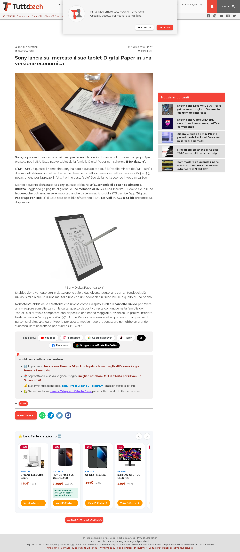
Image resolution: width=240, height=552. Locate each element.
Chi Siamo (53, 547)
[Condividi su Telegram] (51, 415)
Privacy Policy (107, 547)
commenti (146, 51)
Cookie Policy (124, 547)
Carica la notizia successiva (84, 520)
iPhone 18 (37, 16)
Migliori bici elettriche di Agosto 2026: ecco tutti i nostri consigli (198, 151)
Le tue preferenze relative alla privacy (171, 547)
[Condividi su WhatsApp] (42, 415)
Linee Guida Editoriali (84, 547)
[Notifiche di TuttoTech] (212, 6)
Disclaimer (140, 547)
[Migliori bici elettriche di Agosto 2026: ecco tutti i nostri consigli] (168, 151)
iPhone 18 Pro (51, 16)
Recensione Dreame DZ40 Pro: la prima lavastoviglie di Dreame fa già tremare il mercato (199, 109)
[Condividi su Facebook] (68, 415)
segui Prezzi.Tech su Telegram (82, 385)
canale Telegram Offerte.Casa (71, 391)
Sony (23, 403)
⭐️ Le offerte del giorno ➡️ (40, 436)
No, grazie (144, 27)
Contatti (65, 547)
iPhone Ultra (22, 16)
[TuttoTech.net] (27, 6)
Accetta (165, 27)
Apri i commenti (26, 415)
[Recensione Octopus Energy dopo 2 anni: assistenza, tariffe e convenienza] (168, 123)
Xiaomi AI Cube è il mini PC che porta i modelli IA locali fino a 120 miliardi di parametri (198, 137)
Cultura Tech (26, 51)
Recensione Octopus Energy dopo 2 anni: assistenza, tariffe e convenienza (198, 123)
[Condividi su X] (59, 415)
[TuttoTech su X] (141, 338)
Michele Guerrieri (28, 47)
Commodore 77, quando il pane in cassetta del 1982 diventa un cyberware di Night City (198, 165)
